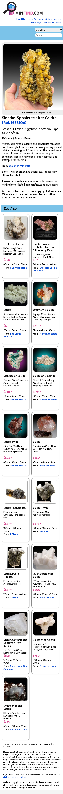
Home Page (36, 22)
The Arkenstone (18, 267)
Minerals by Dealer (52, 22)
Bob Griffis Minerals (12, 335)
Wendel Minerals (48, 333)
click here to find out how (14, 777)
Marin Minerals (47, 465)
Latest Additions (35, 19)
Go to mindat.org (53, 19)
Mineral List (20, 19)
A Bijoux (14, 534)
